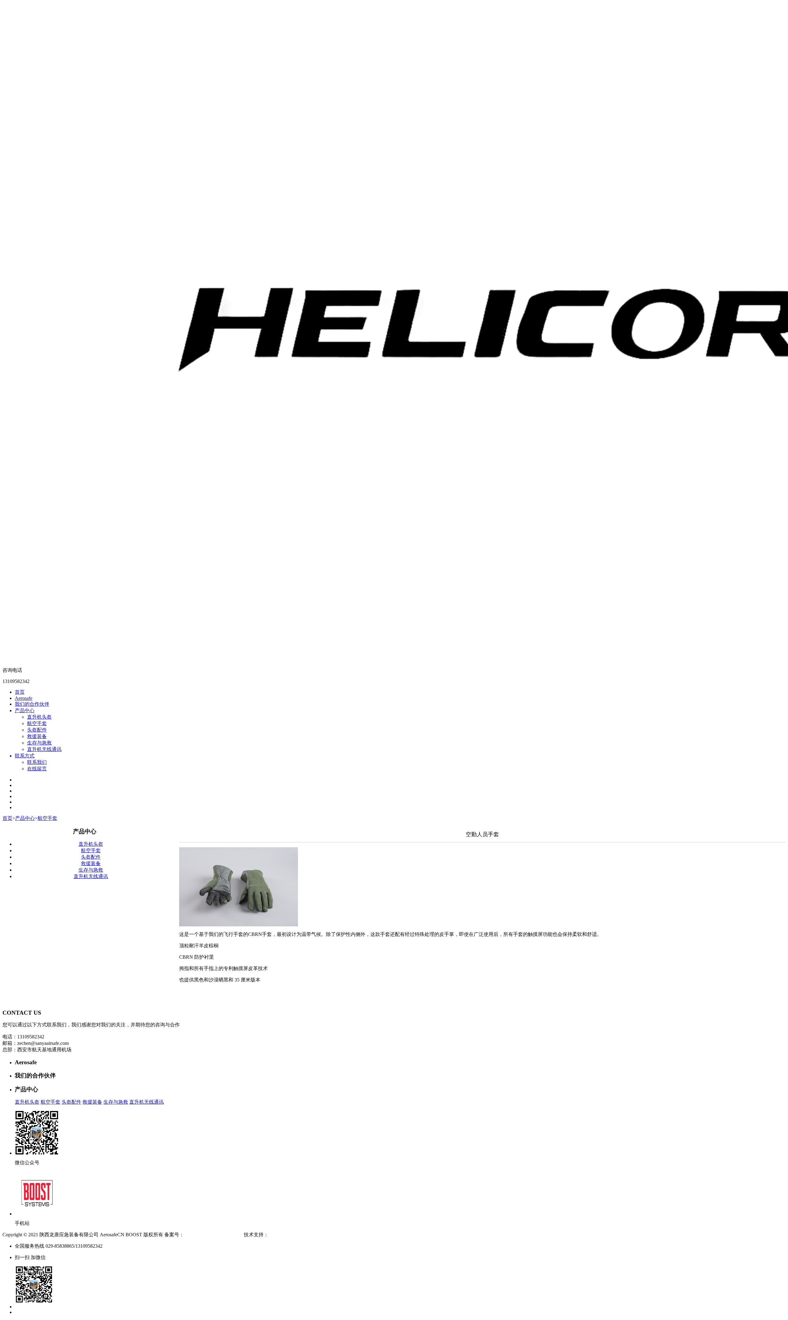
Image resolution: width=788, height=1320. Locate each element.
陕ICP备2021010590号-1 (209, 1234)
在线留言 (37, 768)
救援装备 (37, 736)
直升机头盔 (39, 717)
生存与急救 (39, 742)
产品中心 (24, 710)
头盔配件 (37, 729)
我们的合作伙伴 (32, 704)
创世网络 (278, 1234)
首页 (20, 692)
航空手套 (37, 723)
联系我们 (37, 762)
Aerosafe (23, 698)
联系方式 (24, 755)
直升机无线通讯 (44, 749)
